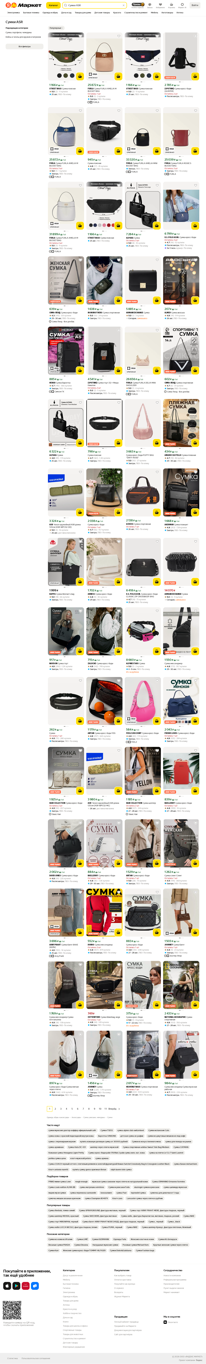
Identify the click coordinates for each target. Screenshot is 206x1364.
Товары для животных (73, 1334)
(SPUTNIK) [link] (169, 89)
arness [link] (91, 594)
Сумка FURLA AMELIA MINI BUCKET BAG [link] (141, 164)
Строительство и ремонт (74, 1338)
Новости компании (172, 1275)
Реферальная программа (175, 1280)
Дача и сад (68, 1317)
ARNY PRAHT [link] (55, 945)
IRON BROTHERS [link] (95, 313)
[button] (56, 28)
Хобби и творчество (72, 1313)
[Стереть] (123, 5)
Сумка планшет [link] (176, 524)
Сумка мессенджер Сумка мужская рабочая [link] (181, 1088)
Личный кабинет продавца (126, 1322)
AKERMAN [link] (169, 525)
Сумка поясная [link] (62, 88)
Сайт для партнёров (123, 1334)
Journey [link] (169, 945)
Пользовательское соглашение (36, 1358)
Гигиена (66, 1288)
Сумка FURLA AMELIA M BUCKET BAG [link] (102, 89)
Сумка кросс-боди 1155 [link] (101, 733)
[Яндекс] (199, 1360)
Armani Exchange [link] (134, 313)
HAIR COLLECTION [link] (57, 803)
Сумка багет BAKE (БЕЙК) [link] (63, 946)
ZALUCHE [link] (92, 664)
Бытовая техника (70, 1284)
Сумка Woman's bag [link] (61, 594)
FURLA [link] (91, 89)
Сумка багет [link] (175, 945)
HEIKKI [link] (52, 383)
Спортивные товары (72, 1330)
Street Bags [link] (55, 89)
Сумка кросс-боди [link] (180, 237)
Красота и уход (70, 1309)
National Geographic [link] (175, 1017)
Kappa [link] (52, 594)
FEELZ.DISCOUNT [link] (134, 733)
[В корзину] (80, 76)
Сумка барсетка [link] (59, 383)
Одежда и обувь (70, 1296)
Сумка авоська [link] (175, 312)
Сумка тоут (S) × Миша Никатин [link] (103, 384)
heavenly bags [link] (133, 1087)
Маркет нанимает (172, 1292)
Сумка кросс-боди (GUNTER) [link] (178, 89)
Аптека (66, 1305)
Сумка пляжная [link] (180, 455)
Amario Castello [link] (173, 455)
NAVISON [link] (53, 664)
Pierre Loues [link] (171, 733)
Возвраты (118, 1292)
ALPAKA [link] (129, 238)
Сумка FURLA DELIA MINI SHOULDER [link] (141, 384)
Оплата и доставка (122, 1280)
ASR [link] (51, 525)
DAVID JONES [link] (55, 876)
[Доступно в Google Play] (16, 1289)
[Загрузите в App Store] (7, 1289)
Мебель (66, 1280)
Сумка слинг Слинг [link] (173, 875)
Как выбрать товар (122, 1275)
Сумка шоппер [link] (141, 803)
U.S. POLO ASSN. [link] (172, 237)
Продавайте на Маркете (125, 1326)
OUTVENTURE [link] (94, 1017)
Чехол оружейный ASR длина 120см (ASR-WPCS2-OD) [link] (65, 525)
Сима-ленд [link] (54, 313)
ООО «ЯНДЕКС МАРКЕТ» (191, 1356)
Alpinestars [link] (132, 664)
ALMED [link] (168, 313)
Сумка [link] (133, 238)
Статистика (12, 1358)
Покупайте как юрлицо (124, 1284)
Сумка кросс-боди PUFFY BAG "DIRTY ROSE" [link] (140, 456)
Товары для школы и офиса (75, 1326)
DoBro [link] (91, 945)
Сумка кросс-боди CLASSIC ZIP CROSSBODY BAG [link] (142, 595)
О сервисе (119, 1288)
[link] (72, 1130)
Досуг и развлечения (72, 1275)
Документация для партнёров (128, 1330)
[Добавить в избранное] (80, 36)
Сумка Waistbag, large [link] (104, 1017)
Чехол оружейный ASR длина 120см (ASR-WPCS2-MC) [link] (103, 804)
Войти (195, 5)
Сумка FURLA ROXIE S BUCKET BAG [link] (178, 164)
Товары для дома (70, 1301)
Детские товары (70, 1343)
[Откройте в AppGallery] (26, 1289)
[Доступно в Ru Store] (35, 1289)
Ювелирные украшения (74, 1347)
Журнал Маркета (122, 1296)
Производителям (171, 1284)
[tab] (13, 13)
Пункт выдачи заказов (174, 1288)
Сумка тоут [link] (58, 663)
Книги (65, 1322)
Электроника (69, 1292)
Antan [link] (91, 733)
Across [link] (129, 524)
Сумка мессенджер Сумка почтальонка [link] (61, 1018)
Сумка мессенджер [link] (173, 663)
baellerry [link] (170, 803)
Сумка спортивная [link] (104, 312)
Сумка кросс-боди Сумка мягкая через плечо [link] (64, 1088)
